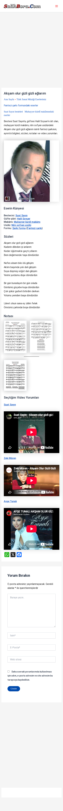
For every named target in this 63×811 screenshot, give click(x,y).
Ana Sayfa (9, 99)
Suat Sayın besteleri (13, 111)
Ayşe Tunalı (10, 501)
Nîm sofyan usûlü (21, 225)
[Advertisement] (31, 55)
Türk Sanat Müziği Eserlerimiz (31, 99)
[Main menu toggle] (56, 6)
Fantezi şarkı (34, 228)
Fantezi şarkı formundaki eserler (21, 105)
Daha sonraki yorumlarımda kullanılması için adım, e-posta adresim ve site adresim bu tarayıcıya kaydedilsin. (30, 675)
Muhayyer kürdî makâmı (27, 221)
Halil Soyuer (23, 218)
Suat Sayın (21, 215)
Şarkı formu (19, 228)
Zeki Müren (10, 458)
